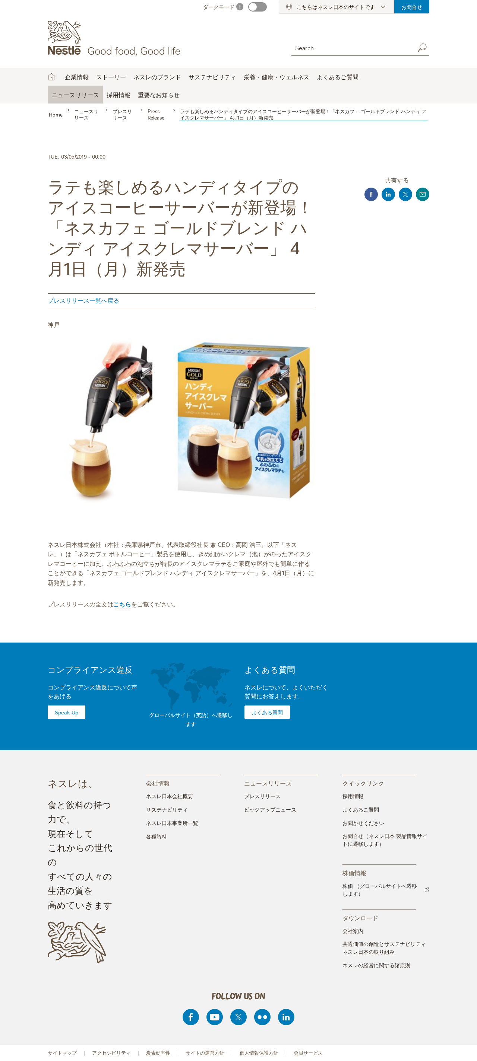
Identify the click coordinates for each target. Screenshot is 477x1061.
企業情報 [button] (77, 77)
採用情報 (352, 796)
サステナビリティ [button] (212, 77)
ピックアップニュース (270, 809)
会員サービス (308, 1052)
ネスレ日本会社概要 (169, 796)
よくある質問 (269, 669)
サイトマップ (62, 1052)
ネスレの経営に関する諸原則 (376, 965)
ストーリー (111, 77)
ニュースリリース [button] (75, 94)
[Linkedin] (286, 1017)
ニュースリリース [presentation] (268, 782)
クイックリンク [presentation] (363, 782)
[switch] (257, 7)
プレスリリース (262, 796)
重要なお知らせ (159, 94)
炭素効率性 (158, 1052)
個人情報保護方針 (259, 1052)
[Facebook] (191, 1017)
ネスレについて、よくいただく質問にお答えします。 (286, 691)
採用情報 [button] (118, 94)
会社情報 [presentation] (158, 782)
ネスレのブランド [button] (157, 77)
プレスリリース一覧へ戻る (83, 300)
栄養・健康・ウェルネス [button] (276, 77)
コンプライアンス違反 (90, 669)
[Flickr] (262, 1017)
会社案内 (352, 930)
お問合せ (411, 6)
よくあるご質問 (337, 77)
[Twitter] (238, 1017)
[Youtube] (214, 1017)
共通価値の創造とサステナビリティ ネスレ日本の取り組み (384, 947)
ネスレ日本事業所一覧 (172, 822)
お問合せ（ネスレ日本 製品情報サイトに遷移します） (384, 839)
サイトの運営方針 (205, 1052)
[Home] (115, 38)
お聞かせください (363, 822)
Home (51, 76)
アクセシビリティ (111, 1052)
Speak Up (66, 712)
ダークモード (218, 6)
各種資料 (156, 836)
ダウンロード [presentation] (360, 917)
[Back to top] (462, 1048)
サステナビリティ (167, 809)
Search (421, 47)
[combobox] (351, 47)
